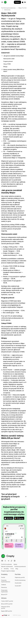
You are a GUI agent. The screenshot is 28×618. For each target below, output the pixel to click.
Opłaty (15, 564)
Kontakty (6, 568)
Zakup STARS (7, 64)
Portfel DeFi (18, 583)
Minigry (5, 66)
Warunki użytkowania (7, 566)
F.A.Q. (12, 568)
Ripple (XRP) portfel (6, 611)
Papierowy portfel (20, 577)
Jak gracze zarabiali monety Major (13, 56)
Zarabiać (3, 584)
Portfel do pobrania (6, 564)
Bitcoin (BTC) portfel (6, 604)
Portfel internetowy (20, 580)
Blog (17, 568)
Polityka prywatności (20, 566)
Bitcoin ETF (4, 594)
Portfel (3, 577)
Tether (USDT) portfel (7, 601)
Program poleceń (8, 61)
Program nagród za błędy (8, 571)
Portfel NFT (18, 585)
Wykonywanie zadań (8, 58)
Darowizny (4, 587)
